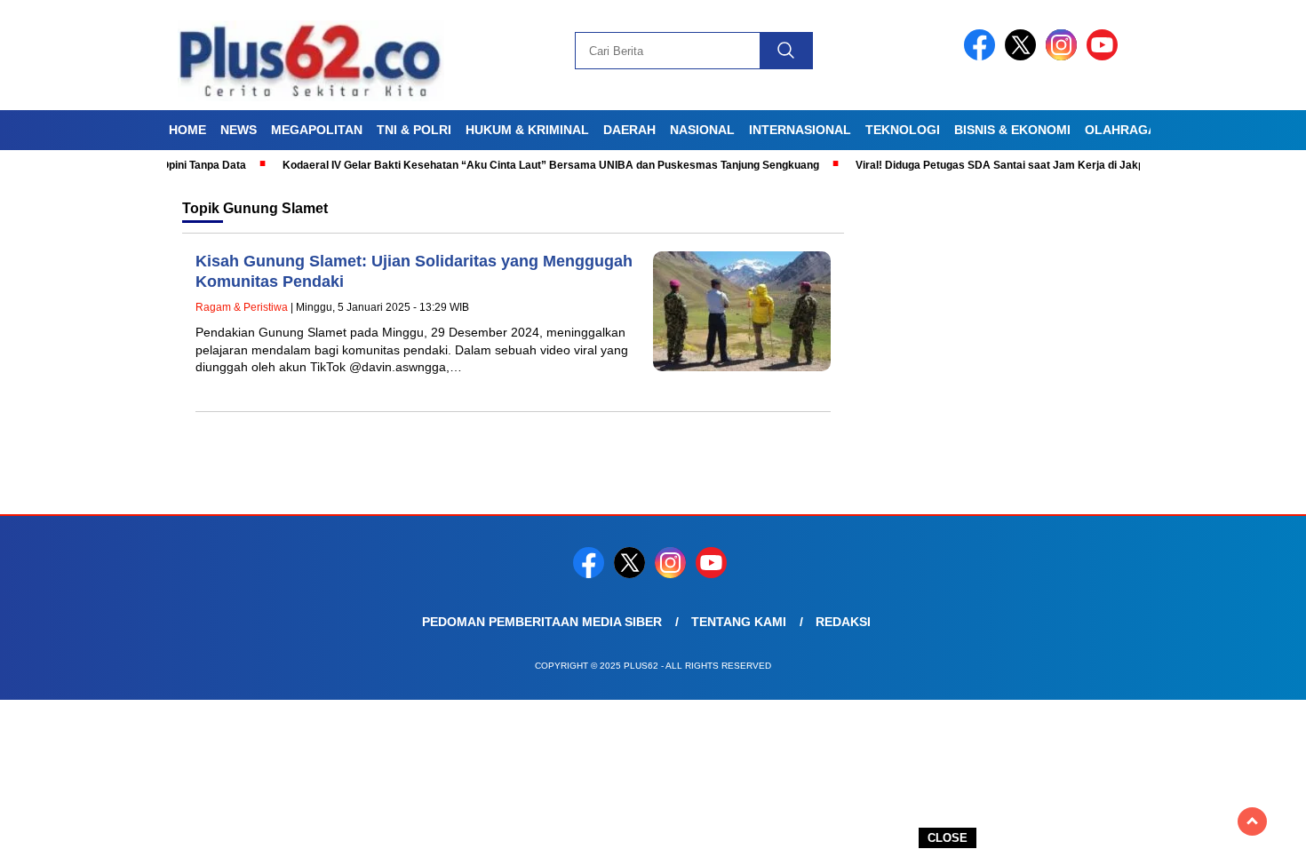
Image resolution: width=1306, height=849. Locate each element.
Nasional (702, 130)
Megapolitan (316, 130)
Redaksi (843, 622)
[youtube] (1105, 56)
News (238, 130)
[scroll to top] (1252, 821)
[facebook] (982, 56)
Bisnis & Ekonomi (1012, 130)
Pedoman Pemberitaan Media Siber (542, 622)
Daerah (629, 130)
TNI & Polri (414, 130)
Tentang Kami (738, 622)
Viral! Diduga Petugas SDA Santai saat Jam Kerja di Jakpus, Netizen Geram (1022, 165)
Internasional (800, 130)
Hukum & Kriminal (527, 130)
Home (187, 130)
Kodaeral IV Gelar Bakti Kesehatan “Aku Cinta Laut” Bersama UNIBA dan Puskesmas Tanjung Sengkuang (526, 165)
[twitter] (1023, 56)
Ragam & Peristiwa (241, 307)
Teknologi (902, 130)
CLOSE (948, 838)
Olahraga (1121, 130)
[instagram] (1064, 56)
